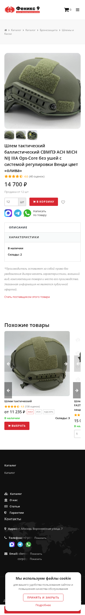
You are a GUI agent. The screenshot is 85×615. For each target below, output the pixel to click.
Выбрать (18, 426)
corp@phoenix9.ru (30, 559)
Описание (18, 227)
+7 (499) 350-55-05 (34, 538)
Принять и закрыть (43, 597)
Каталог (9, 473)
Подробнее (43, 605)
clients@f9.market (30, 554)
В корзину (45, 201)
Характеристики (24, 237)
